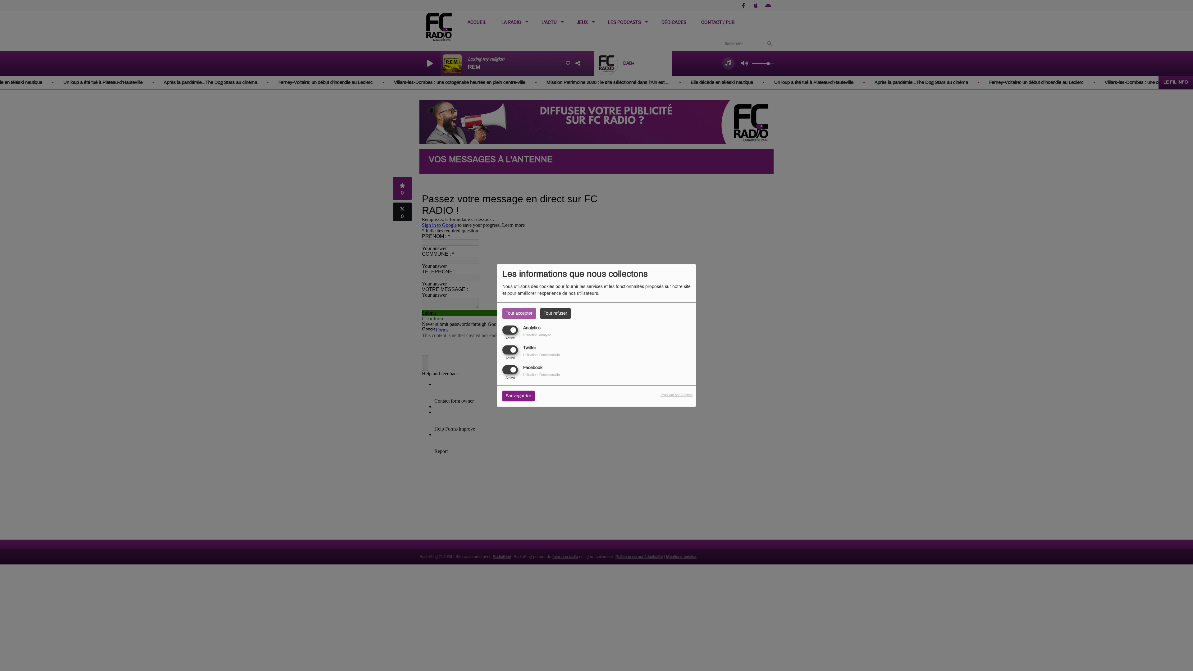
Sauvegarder (518, 396)
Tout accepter (519, 313)
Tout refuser (555, 313)
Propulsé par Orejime (676, 395)
